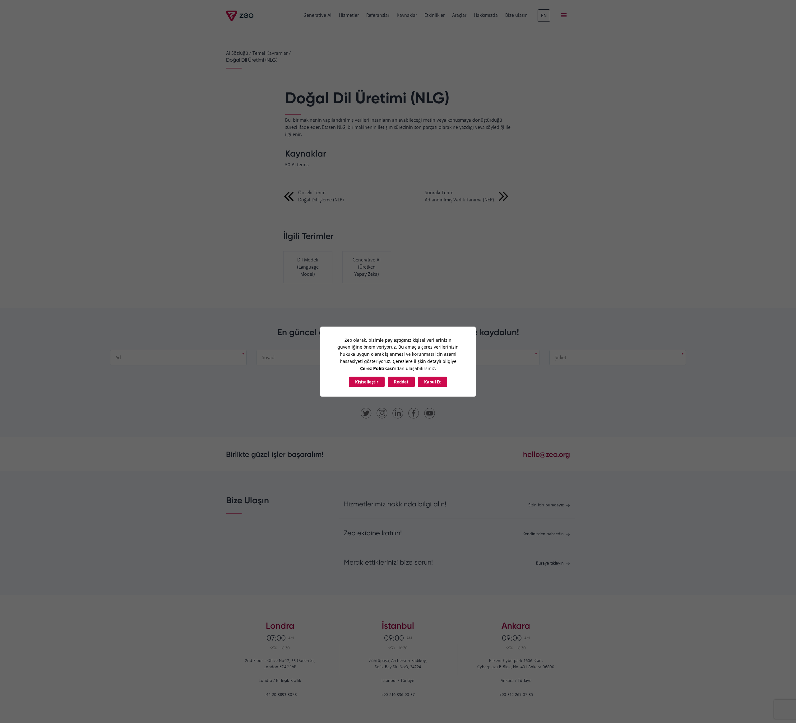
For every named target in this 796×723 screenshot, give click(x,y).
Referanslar (377, 15)
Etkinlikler (434, 15)
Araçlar (459, 15)
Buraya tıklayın (550, 563)
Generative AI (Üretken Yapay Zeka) (367, 267)
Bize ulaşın (516, 15)
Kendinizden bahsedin (543, 534)
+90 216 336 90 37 (398, 695)
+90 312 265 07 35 (516, 695)
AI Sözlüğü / (238, 53)
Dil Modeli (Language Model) (308, 267)
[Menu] (564, 15)
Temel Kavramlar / (271, 53)
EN (544, 15)
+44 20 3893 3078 (280, 695)
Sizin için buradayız (546, 505)
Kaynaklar (407, 15)
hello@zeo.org (546, 454)
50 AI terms (296, 165)
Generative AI (317, 15)
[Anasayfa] (240, 16)
